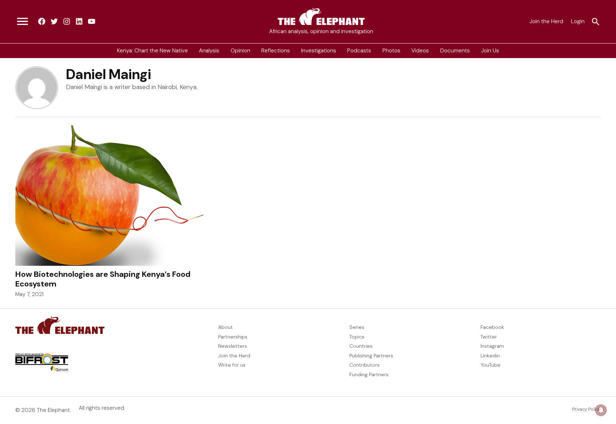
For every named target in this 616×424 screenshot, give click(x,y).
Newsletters (232, 346)
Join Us (490, 50)
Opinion (240, 50)
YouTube (490, 365)
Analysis (209, 50)
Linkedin (490, 355)
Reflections (275, 50)
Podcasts (359, 50)
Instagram (492, 346)
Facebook (492, 327)
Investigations (318, 50)
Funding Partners (369, 374)
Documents (455, 50)
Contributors (364, 365)
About (225, 327)
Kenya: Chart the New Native (152, 50)
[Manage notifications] (601, 410)
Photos (391, 50)
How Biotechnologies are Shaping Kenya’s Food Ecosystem (102, 279)
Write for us (232, 365)
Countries (361, 346)
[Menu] (22, 22)
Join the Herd (546, 21)
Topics (356, 336)
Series (356, 327)
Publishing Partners (371, 355)
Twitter (489, 336)
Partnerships (232, 336)
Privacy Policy (586, 409)
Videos (420, 50)
